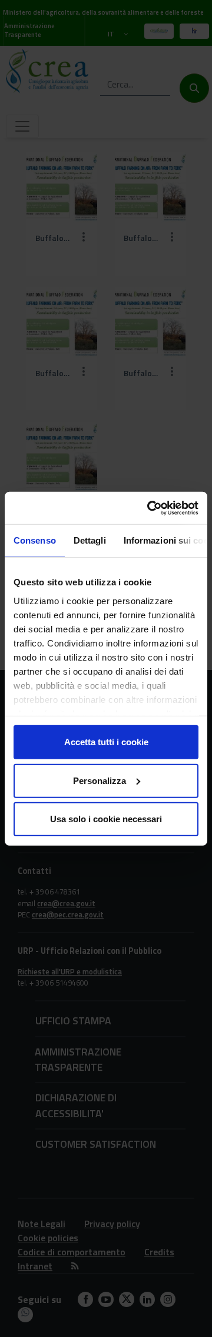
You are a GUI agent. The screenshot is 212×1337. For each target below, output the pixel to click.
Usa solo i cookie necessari (106, 819)
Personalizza (99, 780)
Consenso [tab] (35, 540)
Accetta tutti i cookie (106, 742)
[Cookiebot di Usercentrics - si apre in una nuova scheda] (149, 507)
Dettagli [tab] (90, 540)
